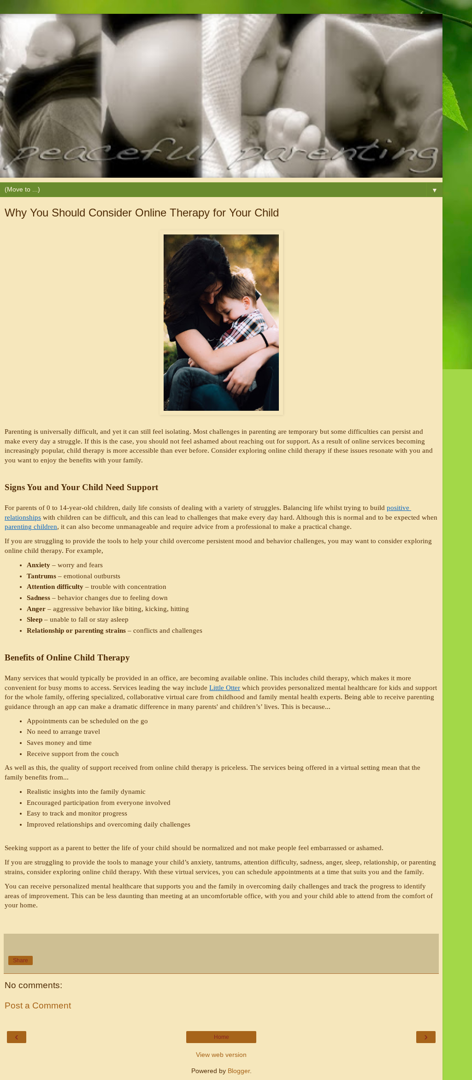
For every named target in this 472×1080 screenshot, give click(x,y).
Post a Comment (38, 1005)
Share (20, 960)
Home (221, 1037)
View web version (221, 1054)
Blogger (239, 1070)
